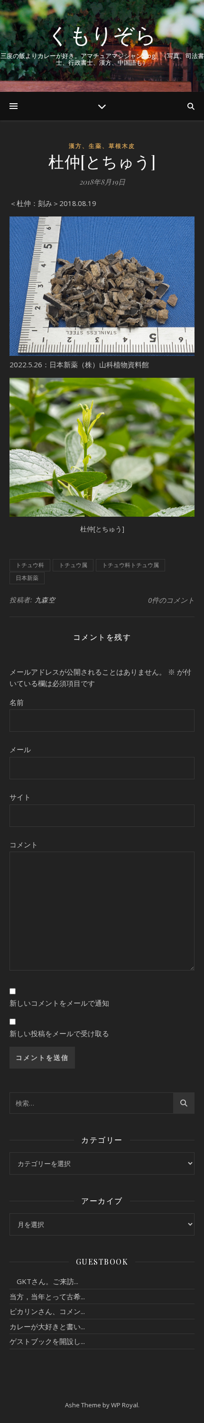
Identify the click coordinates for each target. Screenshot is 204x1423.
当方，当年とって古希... (47, 1296)
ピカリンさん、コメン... (47, 1311)
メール (20, 749)
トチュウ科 (30, 565)
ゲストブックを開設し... (47, 1341)
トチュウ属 (73, 565)
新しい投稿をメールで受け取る (59, 1033)
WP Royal (124, 1405)
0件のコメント (171, 600)
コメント (23, 844)
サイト (20, 797)
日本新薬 (27, 578)
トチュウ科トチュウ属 (130, 565)
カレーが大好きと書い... (47, 1326)
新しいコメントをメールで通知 (59, 1003)
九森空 (45, 599)
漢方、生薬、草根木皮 (102, 146)
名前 (16, 702)
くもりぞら (102, 34)
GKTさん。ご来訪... (43, 1281)
